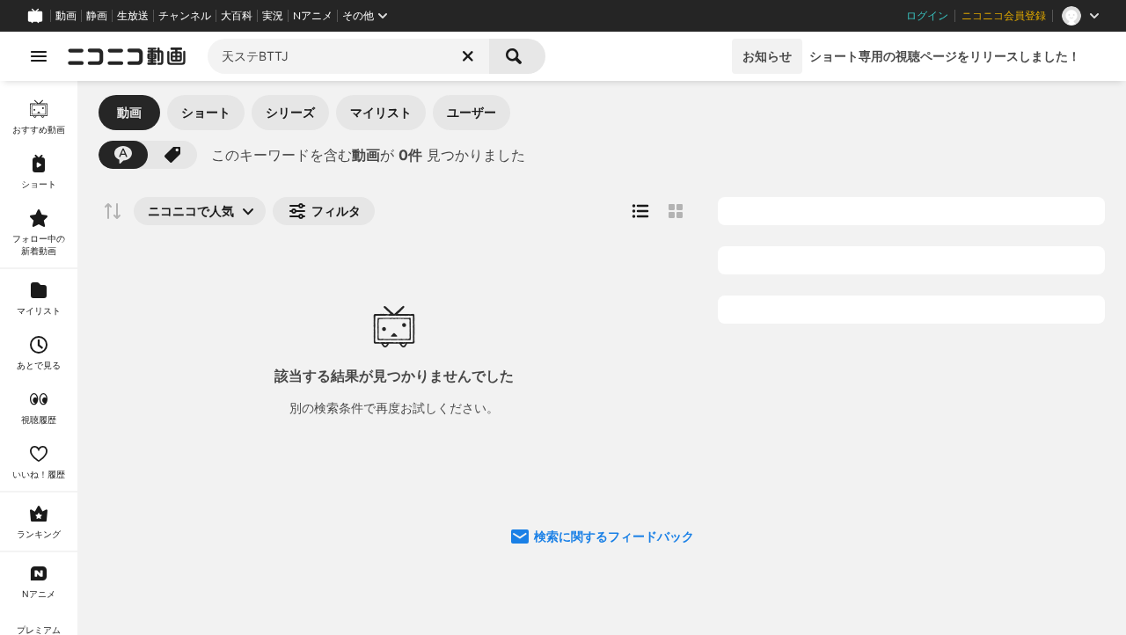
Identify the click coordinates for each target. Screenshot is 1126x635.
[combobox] (348, 56)
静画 (96, 16)
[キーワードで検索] (123, 155)
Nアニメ (313, 16)
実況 (272, 16)
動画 (66, 16)
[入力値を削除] (468, 56)
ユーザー (471, 112)
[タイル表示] (676, 211)
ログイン (927, 16)
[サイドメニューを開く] (38, 56)
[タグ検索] (172, 155)
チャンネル (184, 16)
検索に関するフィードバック (614, 536)
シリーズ (290, 112)
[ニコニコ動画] (126, 56)
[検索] (517, 56)
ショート (205, 112)
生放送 (133, 16)
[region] (38, 358)
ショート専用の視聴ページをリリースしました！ (944, 55)
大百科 (236, 16)
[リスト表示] (640, 211)
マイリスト (381, 112)
